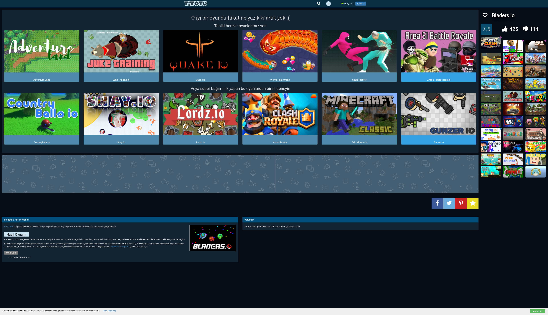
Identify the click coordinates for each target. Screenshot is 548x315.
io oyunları (8, 226)
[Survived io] (535, 134)
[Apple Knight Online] (535, 109)
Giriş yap (348, 3)
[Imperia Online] (535, 71)
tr (328, 3)
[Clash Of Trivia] (513, 121)
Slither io (115, 246)
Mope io (124, 246)
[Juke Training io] (513, 96)
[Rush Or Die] (491, 109)
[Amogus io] (513, 58)
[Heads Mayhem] (491, 159)
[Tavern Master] (513, 83)
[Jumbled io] (513, 134)
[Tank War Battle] (513, 109)
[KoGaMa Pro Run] (535, 159)
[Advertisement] (240, 173)
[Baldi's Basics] (513, 46)
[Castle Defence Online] (535, 58)
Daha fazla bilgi (109, 311)
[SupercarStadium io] (491, 83)
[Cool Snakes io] (513, 159)
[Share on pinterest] (461, 203)
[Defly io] (491, 134)
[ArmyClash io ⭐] (491, 43)
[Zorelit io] (513, 146)
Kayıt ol (360, 3)
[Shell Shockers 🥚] (535, 46)
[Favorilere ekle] (485, 16)
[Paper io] (535, 146)
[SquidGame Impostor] (513, 71)
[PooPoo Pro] (491, 96)
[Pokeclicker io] (535, 83)
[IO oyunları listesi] (195, 3)
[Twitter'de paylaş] (449, 203)
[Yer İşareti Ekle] (473, 203)
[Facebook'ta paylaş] (437, 203)
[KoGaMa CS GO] (491, 58)
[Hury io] (535, 172)
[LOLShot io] (535, 96)
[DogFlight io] (513, 172)
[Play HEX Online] (491, 121)
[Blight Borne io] (491, 172)
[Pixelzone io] (535, 121)
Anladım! (537, 311)
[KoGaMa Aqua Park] (491, 71)
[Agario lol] (491, 146)
